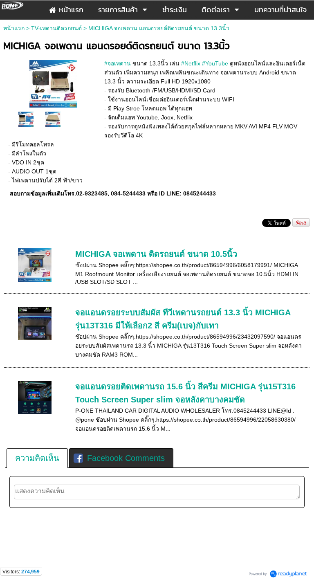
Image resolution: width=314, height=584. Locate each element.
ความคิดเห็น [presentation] (37, 458)
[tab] (37, 458)
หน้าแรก (14, 28)
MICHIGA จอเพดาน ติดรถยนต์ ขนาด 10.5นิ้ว (156, 253)
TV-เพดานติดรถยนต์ (56, 28)
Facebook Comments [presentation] (126, 458)
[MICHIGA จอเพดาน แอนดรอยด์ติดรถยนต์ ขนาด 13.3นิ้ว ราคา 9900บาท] (53, 83)
